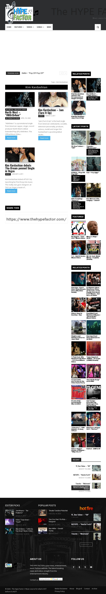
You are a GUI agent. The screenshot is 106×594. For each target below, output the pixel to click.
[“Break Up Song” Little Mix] (93, 371)
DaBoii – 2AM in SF (93, 449)
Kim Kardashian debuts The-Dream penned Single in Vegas (20, 168)
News (8, 174)
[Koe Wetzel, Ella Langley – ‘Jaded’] (93, 190)
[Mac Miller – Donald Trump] (42, 531)
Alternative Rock (12, 118)
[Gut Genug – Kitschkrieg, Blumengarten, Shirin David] (93, 392)
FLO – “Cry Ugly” (92, 172)
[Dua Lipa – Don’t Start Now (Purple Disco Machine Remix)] (78, 279)
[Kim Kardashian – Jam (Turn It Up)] (53, 99)
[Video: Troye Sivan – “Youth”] (9, 522)
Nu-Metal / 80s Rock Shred (16, 109)
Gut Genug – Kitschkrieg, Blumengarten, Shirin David (92, 403)
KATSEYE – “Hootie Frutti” (81, 475)
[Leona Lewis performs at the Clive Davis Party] (78, 371)
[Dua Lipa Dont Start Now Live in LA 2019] (93, 327)
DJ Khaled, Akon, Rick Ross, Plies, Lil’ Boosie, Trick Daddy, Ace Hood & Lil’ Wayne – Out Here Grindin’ (93, 291)
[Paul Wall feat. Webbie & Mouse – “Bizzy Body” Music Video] (93, 305)
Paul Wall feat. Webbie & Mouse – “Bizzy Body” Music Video (93, 316)
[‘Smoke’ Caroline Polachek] (42, 513)
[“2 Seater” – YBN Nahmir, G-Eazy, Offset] (78, 419)
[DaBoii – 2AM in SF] (93, 440)
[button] (98, 27)
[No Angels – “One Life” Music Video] (78, 228)
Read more (11, 138)
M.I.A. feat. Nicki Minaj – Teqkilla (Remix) (93, 257)
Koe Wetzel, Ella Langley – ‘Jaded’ (93, 199)
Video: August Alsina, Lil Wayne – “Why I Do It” (78, 450)
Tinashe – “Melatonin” (91, 147)
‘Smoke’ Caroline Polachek (58, 511)
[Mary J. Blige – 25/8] (93, 228)
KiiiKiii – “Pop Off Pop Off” (33, 73)
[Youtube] (91, 567)
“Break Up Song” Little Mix (93, 380)
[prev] (61, 73)
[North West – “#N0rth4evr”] (20, 99)
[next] (65, 73)
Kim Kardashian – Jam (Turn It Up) (51, 111)
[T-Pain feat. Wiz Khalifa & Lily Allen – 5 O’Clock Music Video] (78, 348)
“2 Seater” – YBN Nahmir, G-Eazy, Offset (77, 429)
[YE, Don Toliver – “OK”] (78, 138)
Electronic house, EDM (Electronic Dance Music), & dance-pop (78, 205)
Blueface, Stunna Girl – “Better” (93, 428)
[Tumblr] (79, 567)
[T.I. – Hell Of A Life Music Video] (78, 247)
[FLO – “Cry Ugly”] (93, 164)
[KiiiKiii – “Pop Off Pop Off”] (78, 164)
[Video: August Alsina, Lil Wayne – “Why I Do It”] (78, 440)
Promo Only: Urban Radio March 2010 (76, 402)
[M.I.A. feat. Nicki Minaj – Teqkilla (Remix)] (93, 247)
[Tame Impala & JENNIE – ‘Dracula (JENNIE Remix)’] (93, 348)
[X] (85, 567)
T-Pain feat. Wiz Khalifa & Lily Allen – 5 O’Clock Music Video (78, 359)
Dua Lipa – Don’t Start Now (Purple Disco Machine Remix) (78, 290)
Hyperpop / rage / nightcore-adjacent (76, 178)
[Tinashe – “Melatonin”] (93, 138)
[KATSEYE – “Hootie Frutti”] (96, 477)
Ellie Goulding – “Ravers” (77, 199)
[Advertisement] (53, 49)
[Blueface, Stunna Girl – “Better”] (93, 419)
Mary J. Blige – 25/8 (92, 237)
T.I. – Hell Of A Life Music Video (78, 257)
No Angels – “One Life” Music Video (78, 237)
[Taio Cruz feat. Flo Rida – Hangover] (42, 521)
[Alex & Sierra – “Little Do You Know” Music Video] (9, 531)
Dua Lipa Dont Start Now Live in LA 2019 (93, 337)
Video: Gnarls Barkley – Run (76, 314)
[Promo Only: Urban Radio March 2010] (78, 392)
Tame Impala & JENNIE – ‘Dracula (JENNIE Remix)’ (93, 358)
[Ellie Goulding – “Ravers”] (78, 190)
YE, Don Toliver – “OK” (77, 147)
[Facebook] (73, 567)
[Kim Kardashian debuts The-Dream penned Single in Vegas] (20, 154)
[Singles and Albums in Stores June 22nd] (78, 327)
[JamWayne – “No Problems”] (9, 513)
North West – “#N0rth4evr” (13, 113)
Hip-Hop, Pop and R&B (92, 408)
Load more (85, 544)
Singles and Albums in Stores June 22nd (78, 337)
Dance (41, 116)
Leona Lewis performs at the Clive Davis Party (78, 381)
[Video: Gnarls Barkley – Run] (78, 305)
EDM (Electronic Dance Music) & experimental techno (93, 152)
